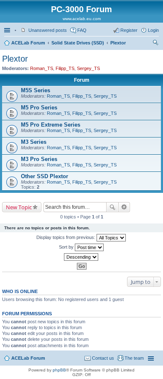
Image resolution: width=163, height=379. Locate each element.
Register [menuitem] (129, 30)
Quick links (8, 30)
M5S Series (35, 90)
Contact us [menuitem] (103, 358)
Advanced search (124, 207)
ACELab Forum (28, 42)
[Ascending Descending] (81, 257)
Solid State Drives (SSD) (77, 42)
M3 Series (33, 142)
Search (112, 207)
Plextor (118, 42)
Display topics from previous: (66, 237)
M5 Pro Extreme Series (50, 125)
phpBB (59, 370)
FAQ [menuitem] (82, 30)
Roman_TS (41, 68)
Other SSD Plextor (44, 176)
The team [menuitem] (134, 358)
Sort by (67, 246)
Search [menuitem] (155, 43)
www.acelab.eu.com (82, 18)
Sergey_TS (88, 68)
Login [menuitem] (153, 30)
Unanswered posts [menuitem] (47, 30)
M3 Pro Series (39, 159)
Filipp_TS (65, 68)
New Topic (19, 207)
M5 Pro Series (39, 107)
